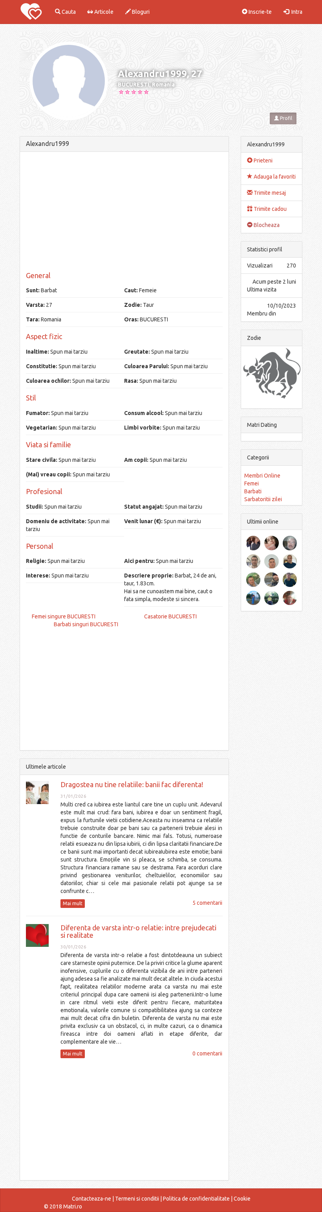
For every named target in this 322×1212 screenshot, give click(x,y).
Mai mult (72, 903)
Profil (285, 118)
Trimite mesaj (269, 193)
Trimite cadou (269, 209)
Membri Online (262, 475)
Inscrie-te (259, 12)
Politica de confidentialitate (196, 1198)
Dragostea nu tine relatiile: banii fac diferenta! (131, 784)
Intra (295, 12)
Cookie (242, 1198)
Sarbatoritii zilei (263, 499)
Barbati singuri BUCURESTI (86, 624)
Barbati (253, 491)
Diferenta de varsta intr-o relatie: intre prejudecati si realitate (138, 931)
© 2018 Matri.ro (63, 1206)
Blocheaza (266, 225)
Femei (251, 483)
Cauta (68, 12)
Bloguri (140, 12)
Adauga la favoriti (274, 176)
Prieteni (262, 160)
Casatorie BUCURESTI (170, 616)
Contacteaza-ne (91, 1198)
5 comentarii (207, 903)
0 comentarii (207, 1053)
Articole (103, 12)
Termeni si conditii (137, 1198)
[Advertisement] (124, 213)
